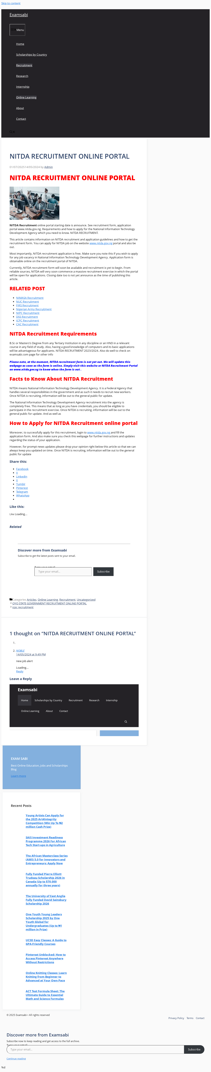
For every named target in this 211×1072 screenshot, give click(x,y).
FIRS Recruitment (27, 305)
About (20, 108)
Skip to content (10, 3)
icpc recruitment (22, 607)
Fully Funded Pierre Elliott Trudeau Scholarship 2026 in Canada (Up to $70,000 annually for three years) (45, 879)
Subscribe (103, 571)
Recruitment (24, 65)
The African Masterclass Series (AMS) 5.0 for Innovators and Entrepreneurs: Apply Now (47, 859)
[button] (12, 132)
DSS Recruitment (27, 317)
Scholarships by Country (31, 54)
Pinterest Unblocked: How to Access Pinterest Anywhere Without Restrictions (46, 958)
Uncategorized (86, 599)
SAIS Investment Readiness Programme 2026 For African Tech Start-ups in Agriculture (46, 841)
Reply (19, 671)
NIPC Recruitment (27, 313)
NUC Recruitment (27, 301)
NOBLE (20, 651)
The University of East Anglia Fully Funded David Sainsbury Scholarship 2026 (46, 899)
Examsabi (19, 14)
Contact (21, 119)
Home (20, 44)
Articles (31, 599)
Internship (22, 87)
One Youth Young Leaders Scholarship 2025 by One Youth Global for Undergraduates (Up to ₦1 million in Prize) (44, 921)
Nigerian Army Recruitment (34, 309)
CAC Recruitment (27, 324)
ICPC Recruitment (27, 320)
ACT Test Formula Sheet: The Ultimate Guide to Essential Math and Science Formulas (45, 995)
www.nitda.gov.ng (101, 243)
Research (22, 76)
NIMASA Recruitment (30, 298)
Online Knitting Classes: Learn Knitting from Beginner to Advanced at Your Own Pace (46, 976)
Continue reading (16, 1058)
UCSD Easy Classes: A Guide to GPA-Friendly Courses (46, 942)
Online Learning (26, 97)
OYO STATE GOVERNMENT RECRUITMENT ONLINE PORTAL (49, 603)
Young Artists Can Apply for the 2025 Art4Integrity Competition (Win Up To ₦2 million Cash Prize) (45, 821)
